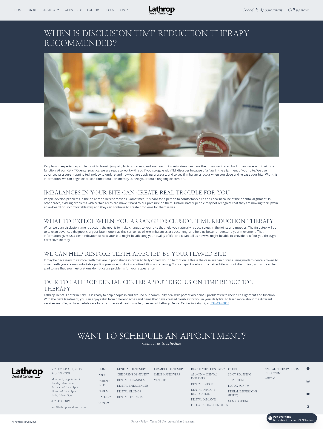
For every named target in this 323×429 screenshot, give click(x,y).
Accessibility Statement (181, 421)
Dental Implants (203, 399)
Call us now (298, 10)
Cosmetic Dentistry (169, 369)
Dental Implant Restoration (203, 392)
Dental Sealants (129, 397)
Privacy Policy (139, 421)
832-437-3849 (219, 303)
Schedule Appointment (262, 10)
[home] (161, 10)
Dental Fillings (129, 391)
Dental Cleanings (130, 380)
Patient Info (104, 383)
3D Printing (236, 380)
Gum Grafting (238, 401)
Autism (270, 378)
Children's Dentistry (133, 374)
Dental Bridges (202, 384)
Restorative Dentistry (208, 369)
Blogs (103, 391)
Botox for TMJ (239, 385)
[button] (51, 10)
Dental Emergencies (132, 385)
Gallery (105, 397)
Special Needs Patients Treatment (282, 371)
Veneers (160, 380)
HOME (103, 369)
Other (233, 369)
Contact (105, 403)
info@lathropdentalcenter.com (69, 407)
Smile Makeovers (167, 374)
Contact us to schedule (161, 343)
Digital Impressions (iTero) (242, 393)
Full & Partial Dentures (209, 405)
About (103, 375)
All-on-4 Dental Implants (204, 376)
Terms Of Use (158, 421)
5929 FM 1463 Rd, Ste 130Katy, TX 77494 (67, 371)
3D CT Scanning (239, 374)
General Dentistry (131, 369)
